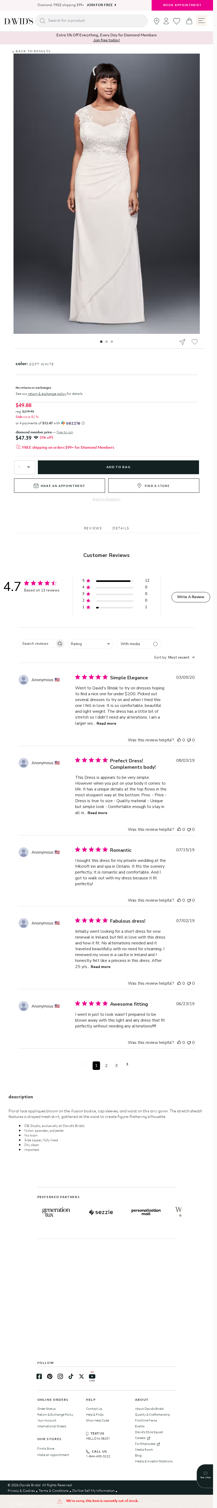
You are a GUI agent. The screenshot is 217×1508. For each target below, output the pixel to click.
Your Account (46, 1420)
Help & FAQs (94, 1414)
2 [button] (106, 1066)
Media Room (144, 1449)
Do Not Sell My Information (93, 1491)
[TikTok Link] (71, 1376)
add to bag (118, 467)
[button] (24, 467)
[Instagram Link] (60, 1376)
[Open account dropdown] (166, 21)
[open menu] (201, 20)
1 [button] (96, 1066)
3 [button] (116, 1066)
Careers (140, 1438)
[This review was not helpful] (189, 740)
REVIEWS (93, 528)
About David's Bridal (149, 1409)
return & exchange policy (47, 394)
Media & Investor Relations (154, 1461)
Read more (106, 723)
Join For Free (98, 5)
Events (139, 1426)
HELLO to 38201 (98, 1438)
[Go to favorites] (176, 21)
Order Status (46, 1409)
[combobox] (90, 644)
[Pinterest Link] (49, 1376)
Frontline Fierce (146, 1420)
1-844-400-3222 (98, 1456)
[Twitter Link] (81, 1376)
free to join (65, 432)
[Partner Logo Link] (56, 1212)
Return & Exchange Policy (55, 1414)
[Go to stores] (156, 21)
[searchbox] (37, 644)
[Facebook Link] (39, 1376)
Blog (138, 1455)
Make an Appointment (53, 1455)
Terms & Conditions (54, 1491)
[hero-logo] (18, 21)
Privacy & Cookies (21, 1491)
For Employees (145, 1444)
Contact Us (94, 1409)
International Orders (51, 1426)
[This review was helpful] (179, 740)
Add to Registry (106, 500)
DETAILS (120, 528)
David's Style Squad (149, 1432)
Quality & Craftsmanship (152, 1414)
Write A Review (190, 596)
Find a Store (45, 1448)
